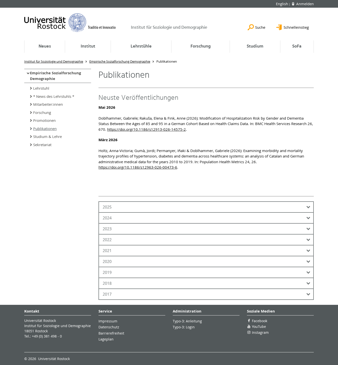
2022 (107, 239)
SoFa (296, 46)
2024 (107, 218)
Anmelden (304, 3)
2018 (107, 283)
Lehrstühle (141, 46)
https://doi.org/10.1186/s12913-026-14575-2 (146, 129)
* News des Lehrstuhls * (53, 96)
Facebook (259, 320)
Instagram (260, 332)
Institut (88, 46)
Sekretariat (42, 144)
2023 (107, 229)
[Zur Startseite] (70, 22)
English (282, 3)
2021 (107, 250)
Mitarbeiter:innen (48, 104)
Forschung (201, 46)
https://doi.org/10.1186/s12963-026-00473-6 (137, 167)
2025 (107, 207)
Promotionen (44, 120)
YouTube (259, 326)
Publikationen (45, 128)
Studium (255, 46)
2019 (107, 272)
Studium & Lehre (47, 136)
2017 (107, 294)
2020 (107, 261)
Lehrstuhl (41, 88)
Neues (45, 46)
